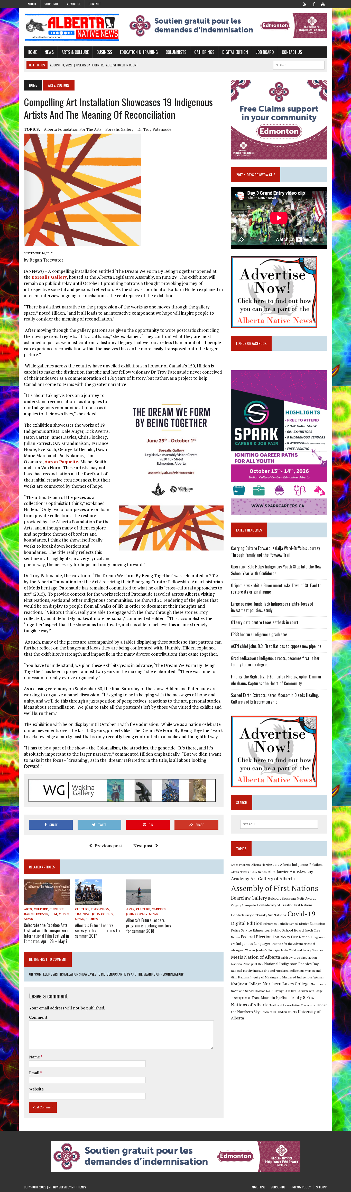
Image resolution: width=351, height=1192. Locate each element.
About (32, 4)
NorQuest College (246, 983)
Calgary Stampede (243, 905)
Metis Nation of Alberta (255, 957)
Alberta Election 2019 (265, 865)
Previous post (108, 845)
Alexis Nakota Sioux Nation (249, 872)
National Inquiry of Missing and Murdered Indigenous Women (281, 977)
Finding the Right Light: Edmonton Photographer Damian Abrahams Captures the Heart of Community (276, 680)
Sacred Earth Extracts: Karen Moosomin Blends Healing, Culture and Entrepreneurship (275, 698)
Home (32, 52)
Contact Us (292, 52)
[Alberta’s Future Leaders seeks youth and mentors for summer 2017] (88, 902)
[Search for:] (279, 824)
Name (35, 1057)
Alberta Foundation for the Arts (72, 129)
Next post (143, 845)
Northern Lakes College (286, 984)
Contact (95, 4)
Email (34, 1073)
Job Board (265, 52)
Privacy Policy (301, 1187)
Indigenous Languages (253, 943)
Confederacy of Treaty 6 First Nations (284, 905)
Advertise (74, 4)
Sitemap (321, 1187)
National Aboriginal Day (247, 964)
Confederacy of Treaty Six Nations (259, 915)
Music (64, 914)
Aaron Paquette (240, 865)
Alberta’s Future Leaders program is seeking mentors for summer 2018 (148, 925)
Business (104, 52)
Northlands (318, 984)
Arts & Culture (75, 52)
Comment (38, 1017)
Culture (56, 909)
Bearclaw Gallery (249, 898)
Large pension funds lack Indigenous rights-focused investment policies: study (272, 607)
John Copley (102, 914)
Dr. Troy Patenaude (154, 129)
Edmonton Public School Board (278, 930)
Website (36, 1089)
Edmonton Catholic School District (286, 924)
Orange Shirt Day (285, 991)
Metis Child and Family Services (302, 950)
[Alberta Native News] (72, 27)
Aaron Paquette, (61, 462)
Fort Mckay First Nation (291, 937)
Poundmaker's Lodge (309, 991)
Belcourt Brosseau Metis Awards (292, 898)
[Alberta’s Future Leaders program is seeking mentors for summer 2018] (138, 902)
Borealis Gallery (119, 129)
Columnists (176, 52)
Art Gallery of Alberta (272, 878)
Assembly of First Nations (274, 888)
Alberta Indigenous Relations (301, 865)
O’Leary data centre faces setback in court (264, 622)
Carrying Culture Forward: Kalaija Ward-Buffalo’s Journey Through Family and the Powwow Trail (275, 551)
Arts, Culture (36, 909)
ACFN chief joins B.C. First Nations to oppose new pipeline (276, 646)
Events (42, 914)
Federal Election (256, 936)
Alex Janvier (278, 871)
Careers (158, 909)
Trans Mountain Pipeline (270, 998)
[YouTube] (323, 4)
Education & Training (139, 52)
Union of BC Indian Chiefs (279, 1012)
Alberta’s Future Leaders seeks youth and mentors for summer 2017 (98, 930)
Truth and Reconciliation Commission (293, 1005)
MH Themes (78, 1187)
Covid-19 (302, 913)
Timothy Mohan (241, 998)
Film (53, 914)
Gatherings (204, 52)
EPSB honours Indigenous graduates (259, 634)
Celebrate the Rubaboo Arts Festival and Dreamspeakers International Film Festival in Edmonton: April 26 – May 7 (46, 933)
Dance (29, 914)
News (49, 52)
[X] (304, 4)
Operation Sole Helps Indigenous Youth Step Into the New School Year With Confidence (276, 570)
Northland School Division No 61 (252, 991)
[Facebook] (314, 4)
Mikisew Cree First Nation (299, 957)
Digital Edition (235, 52)
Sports (92, 919)
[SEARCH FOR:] (299, 64)
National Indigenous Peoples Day (291, 963)
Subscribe (51, 4)
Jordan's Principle (268, 950)
